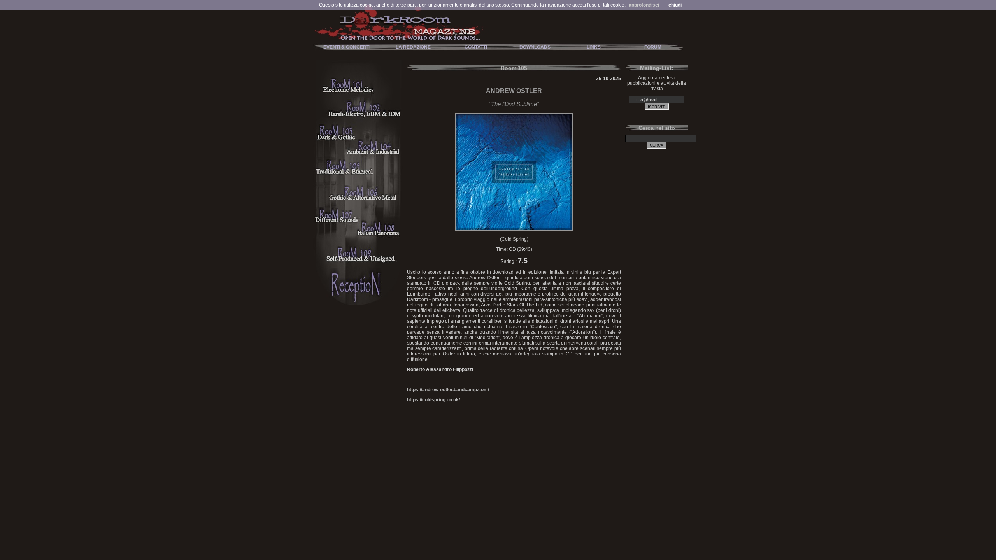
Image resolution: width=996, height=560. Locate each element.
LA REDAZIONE (413, 47)
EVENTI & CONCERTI (346, 47)
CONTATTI (476, 47)
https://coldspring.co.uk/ (433, 399)
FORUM (652, 47)
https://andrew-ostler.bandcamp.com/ (448, 389)
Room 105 (514, 68)
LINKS (594, 47)
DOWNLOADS (535, 47)
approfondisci (644, 5)
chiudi (675, 5)
